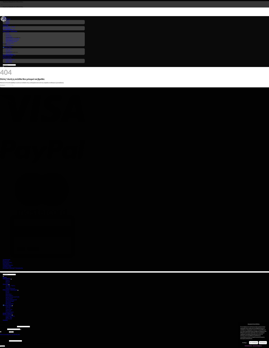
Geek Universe (9, 49)
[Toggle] (9, 284)
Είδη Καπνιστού (10, 45)
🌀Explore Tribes (7, 305)
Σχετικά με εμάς (6, 259)
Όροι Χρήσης (6, 263)
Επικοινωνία (9, 62)
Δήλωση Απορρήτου (257, 345)
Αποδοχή (244, 342)
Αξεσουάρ (5, 25)
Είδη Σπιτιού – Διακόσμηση (10, 289)
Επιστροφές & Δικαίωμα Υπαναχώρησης (13, 268)
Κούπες (7, 291)
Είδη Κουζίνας (9, 40)
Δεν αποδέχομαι (253, 342)
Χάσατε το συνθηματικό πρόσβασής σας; (10, 334)
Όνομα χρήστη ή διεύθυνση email (8, 326)
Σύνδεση (11, 331)
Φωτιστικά (8, 44)
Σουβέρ (7, 292)
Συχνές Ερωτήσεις (10, 59)
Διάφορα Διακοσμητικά (11, 41)
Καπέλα (7, 23)
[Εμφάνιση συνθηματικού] (20, 329)
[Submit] (3, 276)
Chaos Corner (9, 51)
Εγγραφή (2, 346)
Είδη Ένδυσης (6, 19)
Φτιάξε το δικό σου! (8, 55)
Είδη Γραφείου (9, 37)
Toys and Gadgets (10, 42)
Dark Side (8, 50)
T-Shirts (7, 20)
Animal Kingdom (10, 54)
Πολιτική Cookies (248, 345)
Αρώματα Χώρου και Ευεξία (12, 38)
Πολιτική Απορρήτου (8, 265)
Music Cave (8, 53)
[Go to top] (0, 272)
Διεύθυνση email (4, 340)
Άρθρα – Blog (9, 61)
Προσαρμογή (263, 342)
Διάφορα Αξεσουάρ (10, 29)
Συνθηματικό (3, 329)
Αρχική (5, 17)
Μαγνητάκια (8, 35)
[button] (5, 26)
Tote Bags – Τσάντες (10, 26)
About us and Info (7, 57)
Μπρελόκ (8, 28)
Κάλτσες (8, 22)
